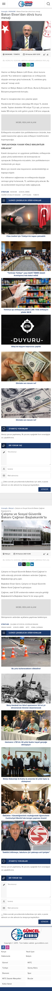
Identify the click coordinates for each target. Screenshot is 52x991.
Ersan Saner (6, 627)
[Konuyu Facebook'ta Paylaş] (20, 64)
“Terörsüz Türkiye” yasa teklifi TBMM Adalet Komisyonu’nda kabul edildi (26, 274)
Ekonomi (13, 192)
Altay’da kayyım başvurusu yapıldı (26, 346)
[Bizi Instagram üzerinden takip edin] (7, 947)
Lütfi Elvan (26, 195)
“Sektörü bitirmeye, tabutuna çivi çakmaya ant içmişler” (26, 852)
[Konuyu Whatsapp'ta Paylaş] (28, 64)
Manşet (11, 508)
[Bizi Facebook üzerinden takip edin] (3, 947)
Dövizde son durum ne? (26, 383)
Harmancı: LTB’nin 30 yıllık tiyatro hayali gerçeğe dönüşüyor (26, 743)
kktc (27, 627)
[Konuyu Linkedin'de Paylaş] (32, 64)
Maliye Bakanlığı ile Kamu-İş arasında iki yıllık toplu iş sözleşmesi (26, 780)
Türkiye (36, 195)
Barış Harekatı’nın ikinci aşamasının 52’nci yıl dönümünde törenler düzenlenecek (26, 706)
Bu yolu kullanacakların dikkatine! (26, 668)
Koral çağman (37, 627)
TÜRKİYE (17, 54)
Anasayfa (4, 11)
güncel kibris (24, 192)
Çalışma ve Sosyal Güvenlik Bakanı (24, 624)
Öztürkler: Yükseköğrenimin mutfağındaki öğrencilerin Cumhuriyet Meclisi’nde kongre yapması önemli (26, 816)
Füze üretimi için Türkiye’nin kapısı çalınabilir (26, 236)
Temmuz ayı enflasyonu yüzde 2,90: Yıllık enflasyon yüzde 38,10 (26, 311)
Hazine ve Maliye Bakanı (10, 195)
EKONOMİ (12, 11)
